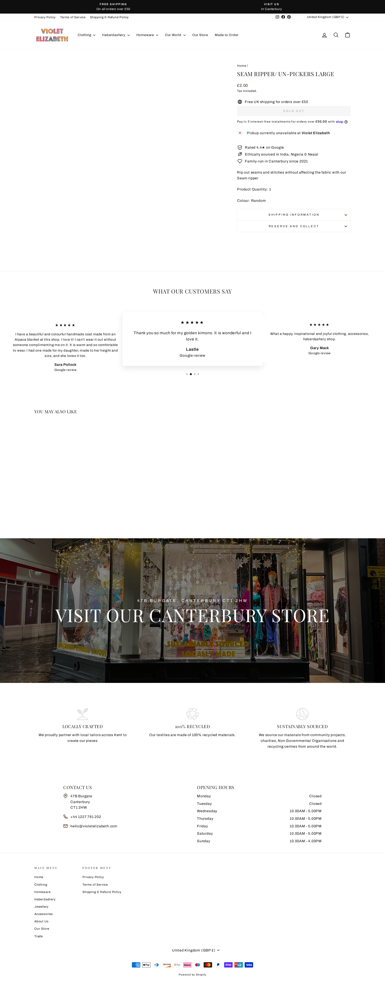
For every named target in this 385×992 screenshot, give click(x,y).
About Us (41, 921)
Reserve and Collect (294, 226)
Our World (173, 35)
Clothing (85, 35)
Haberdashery (114, 35)
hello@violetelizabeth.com (93, 826)
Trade (38, 936)
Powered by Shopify (192, 974)
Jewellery (41, 906)
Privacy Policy (45, 17)
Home (241, 65)
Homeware (145, 35)
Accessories (43, 914)
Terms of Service (73, 17)
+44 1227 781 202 (85, 817)
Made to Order (226, 35)
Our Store (200, 35)
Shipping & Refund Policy (109, 17)
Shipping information (293, 214)
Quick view (72, 495)
